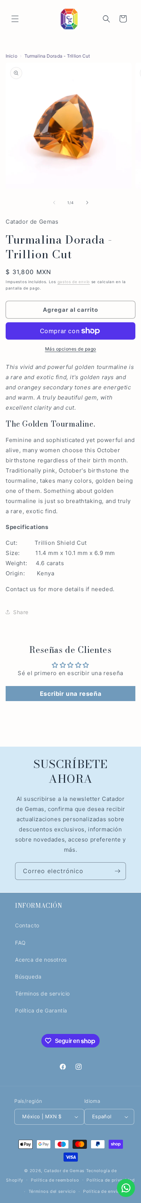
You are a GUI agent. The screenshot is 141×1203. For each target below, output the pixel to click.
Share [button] (21, 612)
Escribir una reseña (70, 693)
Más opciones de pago (70, 349)
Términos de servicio (42, 993)
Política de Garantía (41, 1010)
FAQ (20, 942)
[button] (15, 19)
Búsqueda (28, 976)
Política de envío (101, 1191)
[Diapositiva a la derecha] (87, 202)
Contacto (27, 925)
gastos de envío (74, 281)
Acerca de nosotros (41, 959)
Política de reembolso (55, 1180)
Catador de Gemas (64, 1170)
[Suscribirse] (117, 871)
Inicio (11, 56)
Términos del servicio (52, 1191)
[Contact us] (126, 1188)
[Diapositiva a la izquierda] (54, 202)
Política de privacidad (110, 1180)
